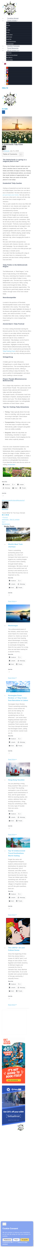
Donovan (6, 151)
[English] (18, 63)
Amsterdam (6, 500)
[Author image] (17, 148)
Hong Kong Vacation (16, 780)
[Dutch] (19, 69)
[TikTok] (5, 88)
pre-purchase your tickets (11, 195)
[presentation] (18, 534)
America (8, 25)
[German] (19, 74)
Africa (7, 23)
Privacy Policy (9, 59)
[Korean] (19, 79)
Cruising (8, 29)
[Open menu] (3, 112)
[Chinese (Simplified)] (19, 67)
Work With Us (9, 57)
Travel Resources (12, 48)
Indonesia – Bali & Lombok (10, 518)
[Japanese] (19, 77)
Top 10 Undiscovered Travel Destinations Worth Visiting (16, 853)
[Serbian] (19, 82)
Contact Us (8, 52)
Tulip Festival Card (9, 351)
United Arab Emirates (11, 41)
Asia (7, 27)
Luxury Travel (9, 34)
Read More (12, 601)
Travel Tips (8, 39)
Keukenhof (21, 500)
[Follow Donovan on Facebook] (3, 515)
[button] (4, 472)
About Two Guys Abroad (11, 55)
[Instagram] (4, 88)
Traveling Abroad (12, 18)
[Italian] (19, 76)
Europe (7, 32)
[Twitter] (4, 109)
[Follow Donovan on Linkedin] (6, 515)
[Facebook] (2, 88)
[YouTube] (7, 88)
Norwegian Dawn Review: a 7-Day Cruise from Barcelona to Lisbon (18, 697)
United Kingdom (10, 43)
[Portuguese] (19, 80)
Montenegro (6, 523)
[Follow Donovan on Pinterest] (8, 515)
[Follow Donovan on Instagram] (5, 515)
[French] (19, 72)
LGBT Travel (9, 36)
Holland (14, 500)
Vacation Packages (13, 46)
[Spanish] (19, 84)
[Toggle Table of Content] (20, 154)
